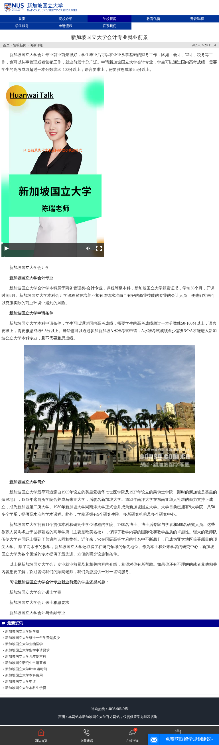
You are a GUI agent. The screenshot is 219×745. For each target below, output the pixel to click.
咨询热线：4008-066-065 (109, 709)
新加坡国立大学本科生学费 (25, 688)
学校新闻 (109, 19)
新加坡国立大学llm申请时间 (26, 669)
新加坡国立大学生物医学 (24, 644)
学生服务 (22, 26)
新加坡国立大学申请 (20, 682)
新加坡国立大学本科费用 (24, 675)
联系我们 (109, 26)
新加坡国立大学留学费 (22, 631)
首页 (22, 19)
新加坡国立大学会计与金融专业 (37, 613)
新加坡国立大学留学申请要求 (27, 650)
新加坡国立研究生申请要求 (25, 663)
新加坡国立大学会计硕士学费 (35, 592)
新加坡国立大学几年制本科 (25, 656)
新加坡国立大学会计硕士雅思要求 (39, 602)
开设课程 (197, 19)
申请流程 (65, 26)
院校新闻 (20, 45)
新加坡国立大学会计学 (29, 268)
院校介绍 (65, 19)
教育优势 (153, 19)
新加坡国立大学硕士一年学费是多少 (32, 638)
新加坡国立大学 (45, 6)
